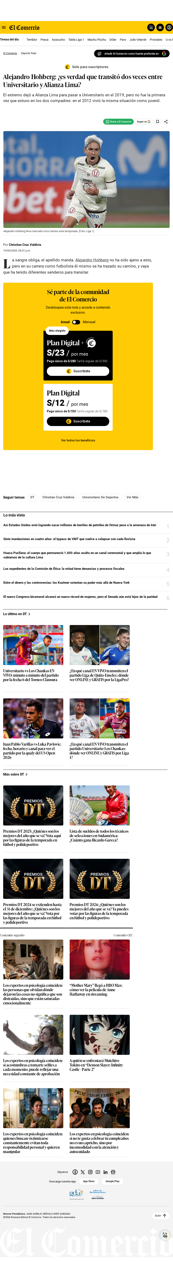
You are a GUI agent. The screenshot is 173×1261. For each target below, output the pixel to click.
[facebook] (75, 1172)
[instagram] (90, 1172)
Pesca (45, 39)
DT (32, 497)
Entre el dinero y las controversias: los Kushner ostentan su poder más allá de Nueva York (66, 583)
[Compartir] (166, 122)
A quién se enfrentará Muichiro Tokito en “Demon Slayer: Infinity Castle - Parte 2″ (96, 1065)
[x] (82, 1172)
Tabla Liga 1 (76, 39)
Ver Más (132, 497)
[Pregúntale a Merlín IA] (165, 1235)
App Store (88, 1181)
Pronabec (156, 39)
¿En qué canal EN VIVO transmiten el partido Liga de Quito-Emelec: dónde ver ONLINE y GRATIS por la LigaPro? (99, 675)
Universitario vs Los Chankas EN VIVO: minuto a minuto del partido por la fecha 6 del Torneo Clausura (31, 675)
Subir (158, 1215)
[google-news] (113, 1172)
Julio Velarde (138, 39)
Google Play (112, 1181)
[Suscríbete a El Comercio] (159, 27)
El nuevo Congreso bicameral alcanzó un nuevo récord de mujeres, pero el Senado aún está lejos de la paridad (80, 597)
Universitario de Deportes (100, 497)
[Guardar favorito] (157, 122)
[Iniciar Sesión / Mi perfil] (169, 27)
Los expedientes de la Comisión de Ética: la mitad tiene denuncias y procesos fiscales (63, 569)
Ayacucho (58, 39)
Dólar (112, 39)
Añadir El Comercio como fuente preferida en (131, 53)
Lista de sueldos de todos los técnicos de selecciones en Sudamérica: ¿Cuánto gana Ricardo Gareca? (99, 836)
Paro (123, 39)
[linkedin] (105, 1172)
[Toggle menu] (4, 27)
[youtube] (97, 1172)
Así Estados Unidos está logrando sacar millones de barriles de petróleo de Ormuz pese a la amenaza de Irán (79, 525)
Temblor (32, 39)
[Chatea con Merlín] (151, 27)
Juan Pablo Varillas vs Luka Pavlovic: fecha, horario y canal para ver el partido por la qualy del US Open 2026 (32, 751)
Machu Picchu (97, 39)
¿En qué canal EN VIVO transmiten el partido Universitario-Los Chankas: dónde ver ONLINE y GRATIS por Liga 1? (99, 751)
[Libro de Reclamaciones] (98, 1194)
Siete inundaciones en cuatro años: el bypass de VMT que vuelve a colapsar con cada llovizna (69, 539)
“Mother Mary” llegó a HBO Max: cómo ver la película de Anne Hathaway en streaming (96, 990)
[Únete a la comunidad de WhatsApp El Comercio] (118, 122)
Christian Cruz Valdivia (25, 245)
